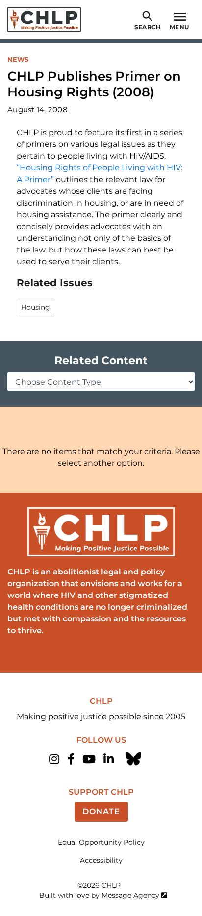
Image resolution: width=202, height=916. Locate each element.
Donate (101, 811)
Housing (35, 307)
